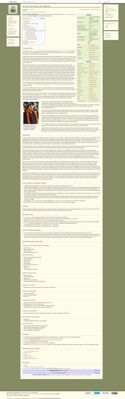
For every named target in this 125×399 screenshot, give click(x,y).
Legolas (79, 80)
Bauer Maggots (93, 193)
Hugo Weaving (92, 84)
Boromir (79, 76)
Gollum (79, 92)
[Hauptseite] (13, 9)
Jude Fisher (26, 338)
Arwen (78, 88)
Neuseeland (92, 25)
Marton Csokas (92, 94)
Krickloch (33, 200)
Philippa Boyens (47, 89)
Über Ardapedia (17, 398)
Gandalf (79, 65)
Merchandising (27, 352)
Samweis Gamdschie (82, 67)
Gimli (78, 78)
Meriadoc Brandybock (82, 72)
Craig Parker (92, 97)
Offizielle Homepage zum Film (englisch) (33, 366)
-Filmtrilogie (59, 373)
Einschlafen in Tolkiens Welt (64, 368)
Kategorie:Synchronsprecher (30, 358)
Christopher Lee (93, 86)
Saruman (79, 86)
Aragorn (79, 74)
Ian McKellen (92, 65)
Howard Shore (92, 50)
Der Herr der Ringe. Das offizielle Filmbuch (53, 338)
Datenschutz (9, 398)
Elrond (78, 84)
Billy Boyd (91, 70)
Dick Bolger (55, 200)
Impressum (34, 398)
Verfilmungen (108, 35)
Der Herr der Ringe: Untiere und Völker (38, 344)
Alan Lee (41, 94)
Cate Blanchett (92, 82)
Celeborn (79, 94)
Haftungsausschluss (26, 398)
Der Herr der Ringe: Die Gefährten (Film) (37, 12)
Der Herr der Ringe (68, 14)
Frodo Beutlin (80, 63)
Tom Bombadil (62, 200)
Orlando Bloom (92, 80)
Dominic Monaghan (93, 72)
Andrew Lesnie (92, 52)
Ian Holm (91, 90)
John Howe (48, 94)
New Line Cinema (93, 29)
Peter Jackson (92, 44)
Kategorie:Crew (27, 355)
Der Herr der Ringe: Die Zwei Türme (58, 374)
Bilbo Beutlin (80, 90)
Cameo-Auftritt (44, 220)
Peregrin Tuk (80, 70)
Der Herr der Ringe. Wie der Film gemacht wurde (50, 340)
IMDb (25, 365)
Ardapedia (13, 2)
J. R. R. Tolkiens (64, 370)
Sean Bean (91, 76)
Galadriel (79, 82)
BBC (58, 223)
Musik (78, 50)
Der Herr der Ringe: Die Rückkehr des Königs (79, 374)
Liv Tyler (91, 88)
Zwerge (40, 185)
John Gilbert (92, 54)
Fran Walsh (91, 46)
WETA (25, 354)
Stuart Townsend (66, 120)
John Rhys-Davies (93, 78)
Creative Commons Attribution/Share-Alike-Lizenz (33, 393)
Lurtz (78, 99)
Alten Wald (41, 200)
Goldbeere (70, 200)
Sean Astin (91, 67)
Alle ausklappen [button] (11, 43)
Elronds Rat (72, 237)
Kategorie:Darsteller (28, 357)
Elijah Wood (92, 63)
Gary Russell (27, 341)
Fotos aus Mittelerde (43, 343)
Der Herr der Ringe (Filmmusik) (31, 351)
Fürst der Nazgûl (81, 101)
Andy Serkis (92, 92)
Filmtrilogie (107, 37)
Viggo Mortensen (93, 74)
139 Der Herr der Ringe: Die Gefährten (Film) (34, 368)
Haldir (78, 97)
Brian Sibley (27, 340)
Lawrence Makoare (93, 99)
